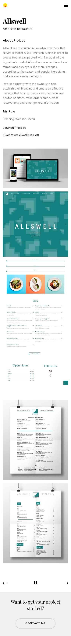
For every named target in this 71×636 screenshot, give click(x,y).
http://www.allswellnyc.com (21, 135)
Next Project (66, 583)
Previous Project (5, 583)
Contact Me (35, 623)
